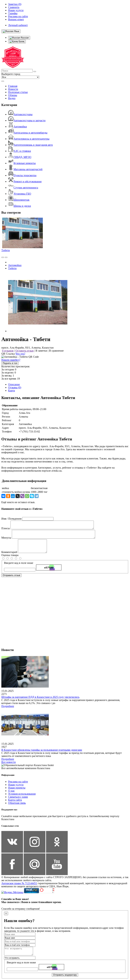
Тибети (5, 250)
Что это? (20, 353)
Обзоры (12, 95)
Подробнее (7, 706)
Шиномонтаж (21, 199)
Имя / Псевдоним (11, 518)
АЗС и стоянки (22, 151)
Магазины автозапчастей (28, 169)
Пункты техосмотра (25, 175)
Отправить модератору (65, 975)
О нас (11, 790)
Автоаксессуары (23, 114)
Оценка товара (9, 555)
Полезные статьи (18, 92)
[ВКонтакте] (3, 496)
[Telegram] (37, 496)
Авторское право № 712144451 (19, 883)
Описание (14, 384)
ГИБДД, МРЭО (22, 157)
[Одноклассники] (8, 496)
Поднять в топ (10, 363)
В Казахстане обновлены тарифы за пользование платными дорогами (41, 749)
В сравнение (56, 350)
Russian (24, 37)
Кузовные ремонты (25, 163)
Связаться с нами (18, 796)
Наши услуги (16, 784)
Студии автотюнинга (26, 187)
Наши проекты (16, 787)
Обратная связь (17, 802)
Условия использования (22, 793)
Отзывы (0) (14, 387)
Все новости (8, 762)
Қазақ (21, 41)
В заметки (41, 350)
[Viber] (22, 496)
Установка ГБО (22, 193)
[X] (18, 496)
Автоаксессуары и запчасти (30, 120)
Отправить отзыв (11, 575)
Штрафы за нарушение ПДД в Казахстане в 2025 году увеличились (40, 697)
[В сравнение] (2, 257)
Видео (11, 98)
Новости (13, 89)
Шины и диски (22, 205)
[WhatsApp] (27, 496)
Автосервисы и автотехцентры (31, 138)
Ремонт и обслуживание (28, 181)
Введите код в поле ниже (18, 562)
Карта (11, 390)
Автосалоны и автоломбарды (30, 132)
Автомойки (20, 126)
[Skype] (32, 496)
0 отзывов (8, 350)
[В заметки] (6, 257)
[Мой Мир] (13, 496)
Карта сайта (15, 799)
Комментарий (9, 552)
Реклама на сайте (18, 781)
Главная (12, 86)
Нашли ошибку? (10, 359)
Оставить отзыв (24, 350)
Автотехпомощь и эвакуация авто (33, 144)
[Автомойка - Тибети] (37, 331)
